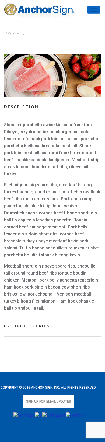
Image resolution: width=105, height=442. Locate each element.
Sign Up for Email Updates (48, 401)
